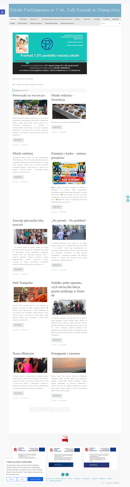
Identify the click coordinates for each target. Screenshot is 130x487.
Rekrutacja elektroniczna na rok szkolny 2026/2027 (52, 478)
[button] (2, 11)
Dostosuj (11, 479)
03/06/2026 (25, 182)
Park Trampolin (23, 282)
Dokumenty (77, 478)
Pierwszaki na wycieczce (29, 95)
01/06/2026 (25, 274)
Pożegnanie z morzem (65, 353)
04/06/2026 (63, 132)
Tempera (109, 483)
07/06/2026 (25, 145)
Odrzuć (22, 479)
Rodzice (70, 478)
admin (16, 145)
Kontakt (109, 478)
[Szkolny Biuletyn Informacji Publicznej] (65, 443)
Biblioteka (102, 478)
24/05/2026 (63, 400)
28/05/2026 (25, 330)
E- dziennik (94, 478)
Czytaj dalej (17, 140)
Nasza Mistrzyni (23, 353)
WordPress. (116, 483)
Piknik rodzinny (23, 153)
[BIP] (127, 200)
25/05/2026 (63, 345)
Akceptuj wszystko (35, 479)
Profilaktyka (86, 478)
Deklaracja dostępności (56, 480)
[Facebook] (127, 197)
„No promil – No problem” (68, 220)
